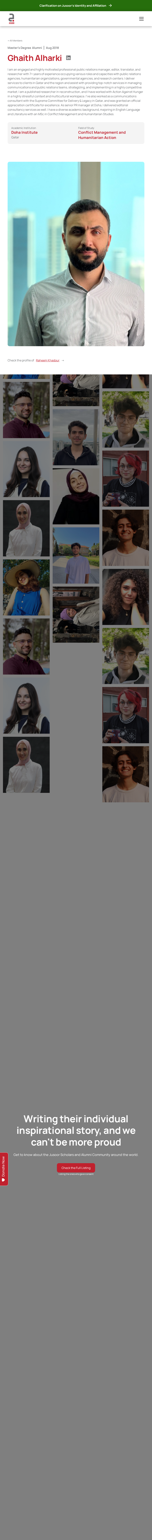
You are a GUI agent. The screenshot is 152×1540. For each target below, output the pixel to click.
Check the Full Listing (76, 1168)
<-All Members (15, 40)
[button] (140, 18)
